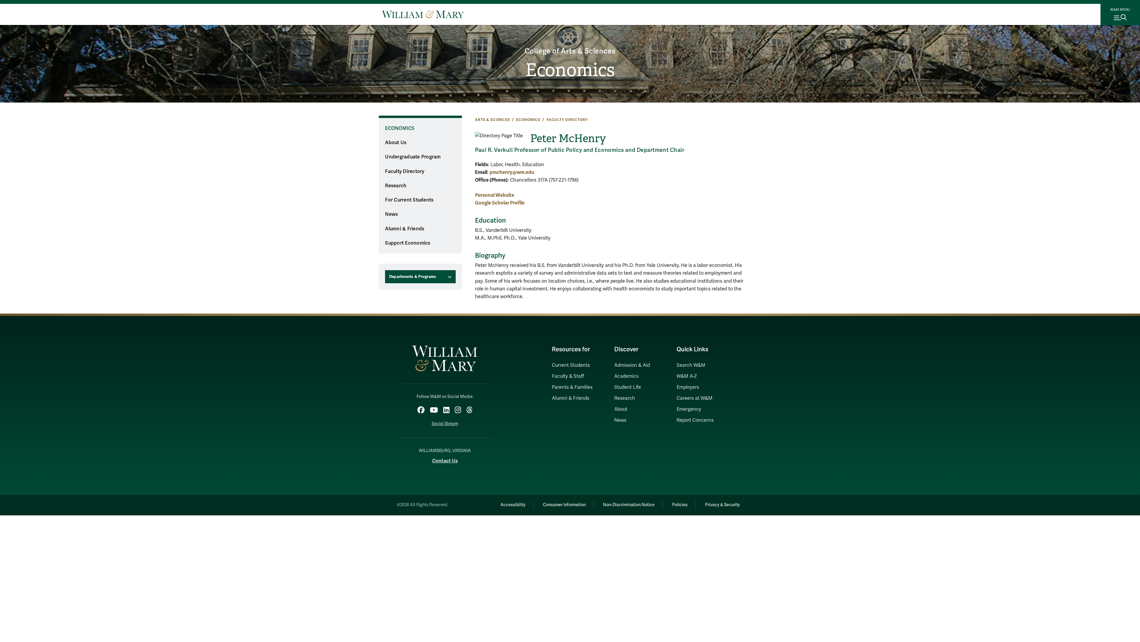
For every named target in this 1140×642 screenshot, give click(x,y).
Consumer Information (564, 504)
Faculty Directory (567, 119)
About (620, 409)
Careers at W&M (694, 398)
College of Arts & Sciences (570, 51)
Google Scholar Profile (500, 203)
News (391, 214)
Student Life (627, 387)
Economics (570, 70)
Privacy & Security (722, 504)
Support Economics (407, 243)
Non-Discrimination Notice (629, 504)
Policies (680, 504)
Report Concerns (695, 420)
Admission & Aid (632, 365)
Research (395, 186)
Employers (688, 387)
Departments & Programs (412, 276)
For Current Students (409, 200)
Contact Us (445, 461)
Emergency (689, 409)
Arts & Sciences (492, 119)
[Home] (423, 14)
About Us (395, 143)
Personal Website (494, 195)
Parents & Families (572, 387)
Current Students (571, 365)
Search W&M (691, 365)
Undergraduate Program (413, 157)
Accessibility (513, 504)
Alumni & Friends (404, 229)
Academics (626, 376)
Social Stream (445, 423)
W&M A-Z (687, 376)
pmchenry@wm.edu (512, 172)
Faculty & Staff (568, 376)
